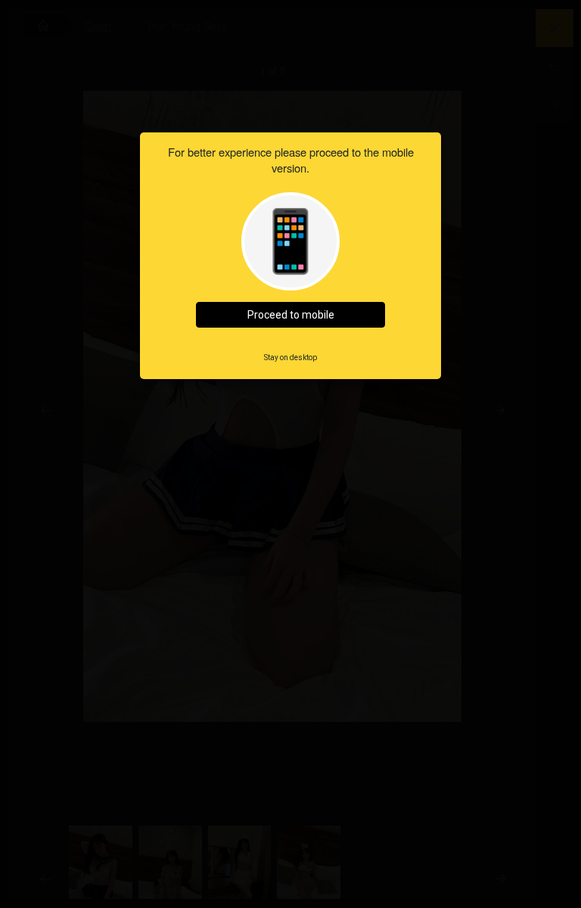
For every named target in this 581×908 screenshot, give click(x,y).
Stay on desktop (290, 357)
